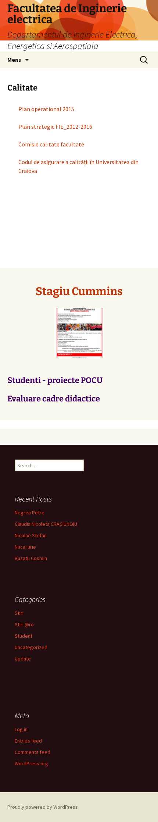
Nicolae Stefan (31, 535)
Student (23, 636)
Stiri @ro (24, 624)
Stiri (19, 613)
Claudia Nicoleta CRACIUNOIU (46, 524)
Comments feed (32, 752)
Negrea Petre (29, 512)
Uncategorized (31, 647)
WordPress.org (31, 763)
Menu (14, 59)
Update (23, 658)
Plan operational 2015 (46, 109)
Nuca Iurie (25, 546)
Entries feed (28, 740)
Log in (21, 729)
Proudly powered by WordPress (42, 807)
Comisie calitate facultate (51, 144)
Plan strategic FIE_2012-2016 (55, 126)
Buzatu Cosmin (31, 558)
